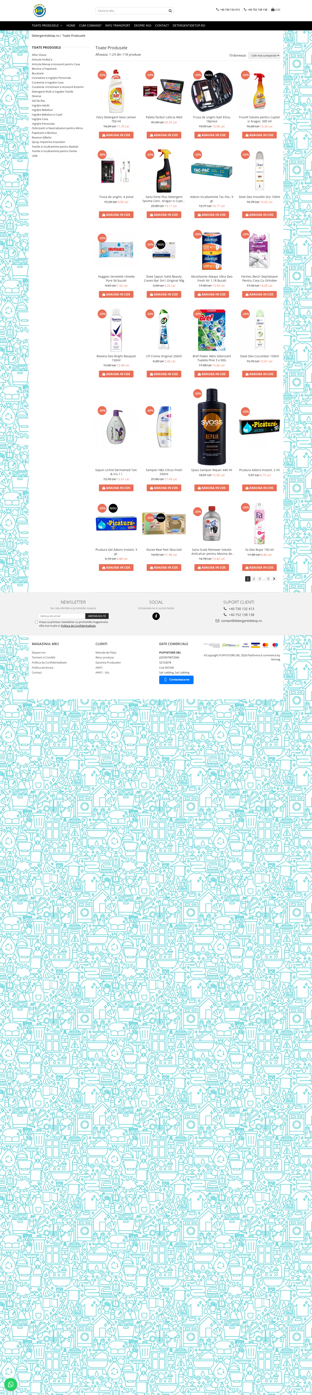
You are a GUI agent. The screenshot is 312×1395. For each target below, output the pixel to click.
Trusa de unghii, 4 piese (116, 197)
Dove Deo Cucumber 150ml (259, 356)
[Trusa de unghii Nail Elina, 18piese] (211, 91)
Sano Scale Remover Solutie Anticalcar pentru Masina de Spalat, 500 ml (211, 552)
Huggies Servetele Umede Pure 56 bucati (116, 278)
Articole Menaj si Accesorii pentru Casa (56, 64)
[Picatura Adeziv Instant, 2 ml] (259, 427)
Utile (35, 156)
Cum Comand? (90, 25)
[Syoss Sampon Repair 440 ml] (211, 427)
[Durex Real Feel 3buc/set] (164, 523)
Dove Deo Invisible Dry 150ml (259, 197)
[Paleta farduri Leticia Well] (164, 91)
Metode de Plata (106, 652)
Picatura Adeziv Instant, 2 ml (259, 470)
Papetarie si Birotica (44, 133)
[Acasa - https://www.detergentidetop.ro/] (53, 10)
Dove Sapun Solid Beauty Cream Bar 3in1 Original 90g (164, 278)
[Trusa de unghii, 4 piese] (116, 171)
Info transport (117, 25)
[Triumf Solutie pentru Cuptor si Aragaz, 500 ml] (259, 91)
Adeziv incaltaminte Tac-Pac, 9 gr (211, 199)
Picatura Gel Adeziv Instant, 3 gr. (116, 552)
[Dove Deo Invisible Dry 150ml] (259, 171)
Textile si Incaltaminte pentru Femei (54, 151)
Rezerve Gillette (41, 137)
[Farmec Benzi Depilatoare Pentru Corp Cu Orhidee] (259, 250)
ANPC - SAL (103, 672)
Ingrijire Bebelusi (42, 110)
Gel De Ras (38, 101)
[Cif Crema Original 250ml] (164, 330)
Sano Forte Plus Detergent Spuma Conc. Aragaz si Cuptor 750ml (164, 199)
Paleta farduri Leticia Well (164, 117)
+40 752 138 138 (241, 615)
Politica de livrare (42, 667)
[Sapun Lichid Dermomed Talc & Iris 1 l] (116, 427)
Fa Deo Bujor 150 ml (259, 550)
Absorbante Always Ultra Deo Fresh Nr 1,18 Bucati (211, 278)
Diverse (36, 96)
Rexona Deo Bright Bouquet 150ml (116, 358)
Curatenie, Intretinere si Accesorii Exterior (58, 87)
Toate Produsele (46, 25)
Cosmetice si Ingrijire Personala (51, 78)
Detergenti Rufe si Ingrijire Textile (52, 91)
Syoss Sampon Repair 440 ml (211, 470)
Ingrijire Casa (40, 119)
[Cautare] (170, 10)
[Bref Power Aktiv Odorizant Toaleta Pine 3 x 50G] (211, 330)
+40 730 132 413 (241, 609)
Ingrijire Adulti (40, 105)
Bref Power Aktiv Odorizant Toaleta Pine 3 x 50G (212, 358)
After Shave (39, 55)
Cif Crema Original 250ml (164, 356)
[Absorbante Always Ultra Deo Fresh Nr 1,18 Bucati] (211, 250)
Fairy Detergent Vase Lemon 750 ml (116, 119)
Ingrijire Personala (43, 124)
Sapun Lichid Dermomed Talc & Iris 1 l (116, 472)
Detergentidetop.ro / (47, 36)
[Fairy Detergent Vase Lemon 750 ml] (116, 91)
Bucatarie (38, 73)
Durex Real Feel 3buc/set (164, 550)
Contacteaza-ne (179, 679)
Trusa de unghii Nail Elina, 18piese (212, 119)
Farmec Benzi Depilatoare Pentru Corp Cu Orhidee (259, 278)
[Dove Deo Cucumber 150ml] (259, 330)
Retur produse (105, 657)
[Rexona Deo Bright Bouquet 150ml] (116, 330)
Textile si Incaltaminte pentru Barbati (55, 146)
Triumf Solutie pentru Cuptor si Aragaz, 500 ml (259, 119)
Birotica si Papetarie (44, 69)
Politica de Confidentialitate (78, 626)
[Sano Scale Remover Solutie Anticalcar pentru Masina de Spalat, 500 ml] (211, 523)
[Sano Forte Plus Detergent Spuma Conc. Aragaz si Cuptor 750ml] (164, 171)
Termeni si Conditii (43, 657)
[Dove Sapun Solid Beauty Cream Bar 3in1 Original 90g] (164, 250)
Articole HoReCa (42, 59)
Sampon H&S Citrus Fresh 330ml (164, 472)
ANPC (99, 667)
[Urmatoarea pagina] (274, 579)
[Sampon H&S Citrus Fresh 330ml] (164, 427)
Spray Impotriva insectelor (48, 142)
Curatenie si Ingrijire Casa (47, 82)
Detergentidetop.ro (189, 25)
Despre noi (142, 25)
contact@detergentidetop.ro (241, 620)
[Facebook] (156, 616)
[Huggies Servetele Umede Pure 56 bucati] (116, 250)
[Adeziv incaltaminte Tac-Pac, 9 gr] (211, 171)
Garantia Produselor (108, 662)
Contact (162, 25)
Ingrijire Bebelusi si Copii (47, 114)
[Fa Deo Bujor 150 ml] (259, 523)
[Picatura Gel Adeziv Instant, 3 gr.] (116, 523)
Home (70, 25)
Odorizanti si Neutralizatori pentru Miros (57, 128)
